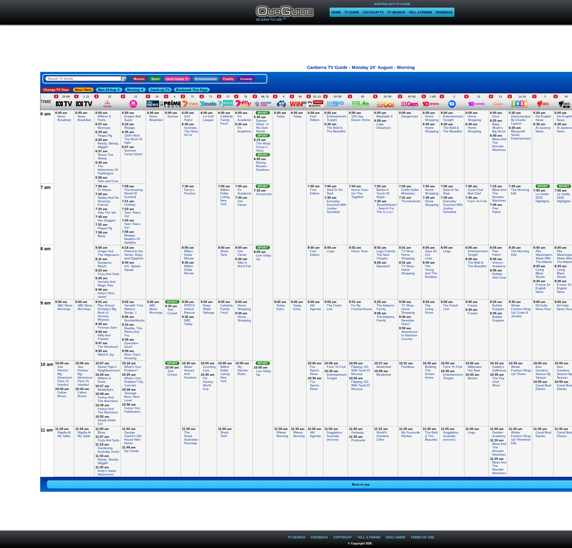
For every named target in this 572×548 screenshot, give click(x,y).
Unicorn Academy (498, 264)
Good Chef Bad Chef (475, 191)
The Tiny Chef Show (498, 381)
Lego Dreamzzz (383, 125)
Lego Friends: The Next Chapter (386, 254)
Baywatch (383, 266)
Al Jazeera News (543, 129)
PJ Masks (104, 190)
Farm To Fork (477, 201)
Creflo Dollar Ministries (410, 191)
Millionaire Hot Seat (475, 368)
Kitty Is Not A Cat (244, 264)
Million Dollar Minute (189, 254)
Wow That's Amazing (132, 356)
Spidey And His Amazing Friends (108, 201)
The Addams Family (385, 307)
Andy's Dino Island (106, 294)
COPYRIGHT (342, 537)
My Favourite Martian (410, 434)
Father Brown (62, 394)
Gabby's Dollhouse (499, 368)
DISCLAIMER (395, 537)
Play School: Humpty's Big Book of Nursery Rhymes (107, 312)
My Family (131, 451)
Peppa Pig (105, 135)
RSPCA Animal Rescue (189, 309)
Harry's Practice (190, 191)
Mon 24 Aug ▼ (109, 90)
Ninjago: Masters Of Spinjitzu (132, 238)
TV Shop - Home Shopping (408, 254)
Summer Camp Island (133, 152)
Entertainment (206, 79)
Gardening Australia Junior (109, 449)
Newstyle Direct (407, 322)
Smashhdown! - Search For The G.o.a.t (386, 208)
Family (228, 79)
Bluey (101, 236)
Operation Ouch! (131, 344)
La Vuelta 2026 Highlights (542, 197)
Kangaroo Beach (104, 264)
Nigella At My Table (64, 434)
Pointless (407, 367)
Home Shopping (431, 118)
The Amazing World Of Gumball (133, 193)
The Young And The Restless (431, 271)
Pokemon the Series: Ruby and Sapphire (133, 254)
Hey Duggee (106, 220)
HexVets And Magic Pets (107, 283)
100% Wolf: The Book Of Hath (133, 139)
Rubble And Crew (499, 275)
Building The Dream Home (430, 372)
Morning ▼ (135, 90)
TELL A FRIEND (420, 12)
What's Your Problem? (132, 368)
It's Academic (244, 118)
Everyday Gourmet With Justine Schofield (336, 206)
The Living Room (429, 309)
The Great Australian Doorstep (191, 438)
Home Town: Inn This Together (360, 193)
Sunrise (172, 116)
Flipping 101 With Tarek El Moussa (360, 370)
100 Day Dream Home (360, 118)
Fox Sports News (314, 370)
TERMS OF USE (422, 537)
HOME (336, 12)
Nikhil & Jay (106, 354)
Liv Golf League (208, 118)
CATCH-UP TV (373, 12)
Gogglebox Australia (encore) (334, 436)
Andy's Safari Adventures (107, 472)
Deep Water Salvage (208, 309)
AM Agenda (315, 307)
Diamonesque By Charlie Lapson (521, 120)
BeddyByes (106, 389)
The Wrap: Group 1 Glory (263, 147)
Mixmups (104, 127)
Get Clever (242, 202)
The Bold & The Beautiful (336, 129)
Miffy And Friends (104, 337)
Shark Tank (224, 252)
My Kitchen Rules (243, 370)
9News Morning (282, 434)
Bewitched (383, 367)
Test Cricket (172, 311)
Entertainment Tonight (337, 118)
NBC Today (188, 322)
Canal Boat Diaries (543, 387)
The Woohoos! (108, 346)
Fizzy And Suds (108, 274)
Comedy (246, 79)
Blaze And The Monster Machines (499, 144)
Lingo (330, 251)
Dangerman (409, 116)
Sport (155, 79)
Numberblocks (134, 320)
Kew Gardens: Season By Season (543, 372)
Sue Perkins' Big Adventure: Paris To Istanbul (65, 375)
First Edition (315, 118)
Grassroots (264, 194)
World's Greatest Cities (382, 436)
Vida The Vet (107, 212)
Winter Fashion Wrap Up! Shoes (521, 370)
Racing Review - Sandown (262, 166)
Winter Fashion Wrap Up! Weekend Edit (521, 438)
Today (280, 116)
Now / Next (83, 90)
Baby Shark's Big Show (498, 127)
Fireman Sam (107, 327)
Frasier (473, 305)
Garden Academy (498, 434)
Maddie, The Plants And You (133, 331)
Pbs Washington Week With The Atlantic (544, 256)
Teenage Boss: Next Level (131, 396)
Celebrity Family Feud (226, 120)
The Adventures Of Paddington (108, 169)
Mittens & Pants (104, 118)
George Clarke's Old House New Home (132, 438)
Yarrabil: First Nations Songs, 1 (133, 309)
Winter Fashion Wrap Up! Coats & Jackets (521, 311)
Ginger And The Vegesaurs (108, 252)
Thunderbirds (410, 201)
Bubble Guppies (498, 307)
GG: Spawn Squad (132, 267)
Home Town (359, 251)
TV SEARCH (396, 12)
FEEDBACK (444, 12)
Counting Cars (209, 368)
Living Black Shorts (540, 273)
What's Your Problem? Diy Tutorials (133, 381)
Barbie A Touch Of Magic (382, 193)
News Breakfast (64, 118)
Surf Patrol (188, 118)
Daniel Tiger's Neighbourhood (109, 368)
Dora (495, 116)
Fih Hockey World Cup (208, 383)
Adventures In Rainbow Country (409, 335)
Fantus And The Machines (108, 399)
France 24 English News (543, 288)
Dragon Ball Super (132, 118)
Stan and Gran (108, 181)
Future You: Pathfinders (132, 409)
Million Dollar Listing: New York (225, 197)
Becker (472, 378)
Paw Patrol (496, 210)
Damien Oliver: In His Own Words (262, 126)
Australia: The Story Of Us (191, 131)
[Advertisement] (361, 43)
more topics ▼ (177, 79)
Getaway (357, 432)
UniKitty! (130, 204)
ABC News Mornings (64, 307)
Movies (139, 79)
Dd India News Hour (543, 307)
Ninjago (129, 127)
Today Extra (280, 307)
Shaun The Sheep (105, 156)
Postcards (358, 440)
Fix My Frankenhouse (361, 307)
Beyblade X (384, 116)
